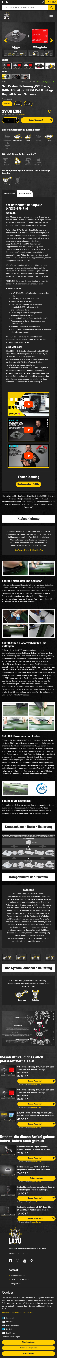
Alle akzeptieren (28, 1342)
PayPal (9, 1329)
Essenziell (10, 1318)
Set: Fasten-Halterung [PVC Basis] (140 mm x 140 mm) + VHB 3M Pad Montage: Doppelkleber (35, 1069)
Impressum (28, 1312)
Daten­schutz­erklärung (12, 1312)
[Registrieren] (7, 2)
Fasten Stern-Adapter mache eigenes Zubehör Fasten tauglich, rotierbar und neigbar (36, 1188)
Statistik (9, 1322)
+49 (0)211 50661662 (19, 1279)
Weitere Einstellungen (11, 1336)
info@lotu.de (16, 1284)
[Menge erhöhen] (16, 119)
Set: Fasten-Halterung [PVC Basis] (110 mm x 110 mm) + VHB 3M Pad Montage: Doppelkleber (35, 1092)
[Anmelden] (3, 2)
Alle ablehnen (28, 1354)
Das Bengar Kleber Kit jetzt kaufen (28, 550)
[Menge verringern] (16, 121)
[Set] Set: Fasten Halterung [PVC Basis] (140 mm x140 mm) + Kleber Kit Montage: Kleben (35, 1114)
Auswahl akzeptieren (28, 1348)
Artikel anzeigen (36, 1178)
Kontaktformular (18, 1275)
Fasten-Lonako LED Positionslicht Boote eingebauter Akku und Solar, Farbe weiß (33, 1168)
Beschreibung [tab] (9, 193)
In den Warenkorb (36, 120)
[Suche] (51, 7)
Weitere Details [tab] (25, 193)
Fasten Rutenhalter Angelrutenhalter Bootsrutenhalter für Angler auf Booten (33, 1147)
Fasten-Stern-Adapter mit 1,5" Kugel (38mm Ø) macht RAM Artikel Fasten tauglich (35, 1208)
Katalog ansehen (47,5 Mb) (28, 484)
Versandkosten (20, 114)
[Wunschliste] (43, 2)
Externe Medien (12, 1325)
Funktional (10, 1333)
